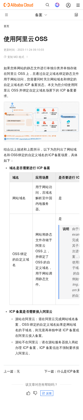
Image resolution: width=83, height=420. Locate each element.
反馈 (49, 393)
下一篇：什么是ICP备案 (62, 371)
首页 (6, 26)
